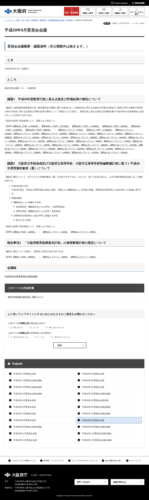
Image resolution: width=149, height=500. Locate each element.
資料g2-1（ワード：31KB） (56, 232)
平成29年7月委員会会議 (24, 413)
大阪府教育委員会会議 (56, 20)
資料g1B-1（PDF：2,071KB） (56, 126)
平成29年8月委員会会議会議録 (27, 427)
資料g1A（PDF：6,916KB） (26, 126)
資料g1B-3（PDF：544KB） (115, 126)
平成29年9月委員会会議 (93, 420)
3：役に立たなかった (55, 327)
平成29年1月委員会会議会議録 (27, 380)
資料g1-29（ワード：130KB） (57, 152)
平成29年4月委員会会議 (93, 387)
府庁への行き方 (83, 482)
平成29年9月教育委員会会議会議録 (21, 276)
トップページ (9, 20)
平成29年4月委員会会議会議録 (96, 394)
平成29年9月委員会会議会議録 (96, 427)
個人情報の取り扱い (113, 461)
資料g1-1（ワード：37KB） (71, 130)
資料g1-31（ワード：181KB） (115, 152)
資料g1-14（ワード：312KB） (32, 141)
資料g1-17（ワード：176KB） (118, 141)
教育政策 (43, 20)
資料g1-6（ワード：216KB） (82, 133)
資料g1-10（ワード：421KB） (55, 137)
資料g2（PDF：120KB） (24, 232)
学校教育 (34, 20)
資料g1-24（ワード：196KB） (42, 149)
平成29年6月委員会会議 (24, 407)
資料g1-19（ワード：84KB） (37, 145)
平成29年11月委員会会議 (25, 433)
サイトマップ (135, 461)
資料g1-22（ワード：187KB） (124, 145)
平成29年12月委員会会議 (25, 440)
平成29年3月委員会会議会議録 (27, 394)
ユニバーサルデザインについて (85, 461)
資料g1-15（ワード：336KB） (61, 141)
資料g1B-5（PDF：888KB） (38, 130)
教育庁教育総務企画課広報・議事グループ (25, 297)
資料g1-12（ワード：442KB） (113, 137)
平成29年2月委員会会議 (93, 374)
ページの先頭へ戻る (142, 473)
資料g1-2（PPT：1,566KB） (99, 130)
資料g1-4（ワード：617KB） (27, 133)
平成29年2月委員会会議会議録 (27, 387)
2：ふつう (34, 327)
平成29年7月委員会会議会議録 (96, 413)
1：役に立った (17, 327)
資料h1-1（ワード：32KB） (56, 257)
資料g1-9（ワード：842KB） (27, 137)
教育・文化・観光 (22, 20)
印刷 (108, 23)
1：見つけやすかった (20, 337)
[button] (119, 3)
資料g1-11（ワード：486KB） (84, 137)
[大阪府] (23, 11)
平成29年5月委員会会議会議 (95, 400)
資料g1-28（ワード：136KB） (28, 152)
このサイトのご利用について (24, 461)
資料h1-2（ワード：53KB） (84, 257)
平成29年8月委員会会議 (24, 420)
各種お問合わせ (119, 482)
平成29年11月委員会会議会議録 (96, 433)
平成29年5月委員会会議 (24, 400)
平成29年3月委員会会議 (93, 380)
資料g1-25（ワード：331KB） (71, 149)
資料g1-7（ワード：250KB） (110, 133)
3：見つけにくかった (61, 337)
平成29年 (69, 20)
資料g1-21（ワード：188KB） (95, 145)
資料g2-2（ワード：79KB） (84, 232)
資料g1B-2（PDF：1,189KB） (86, 126)
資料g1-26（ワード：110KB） (100, 149)
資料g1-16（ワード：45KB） (89, 141)
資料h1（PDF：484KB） (24, 257)
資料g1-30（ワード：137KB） (86, 152)
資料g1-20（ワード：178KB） (66, 145)
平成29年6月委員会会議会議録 (96, 407)
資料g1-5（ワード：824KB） (54, 133)
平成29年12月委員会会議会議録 (97, 440)
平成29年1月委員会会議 (24, 374)
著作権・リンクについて (54, 461)
